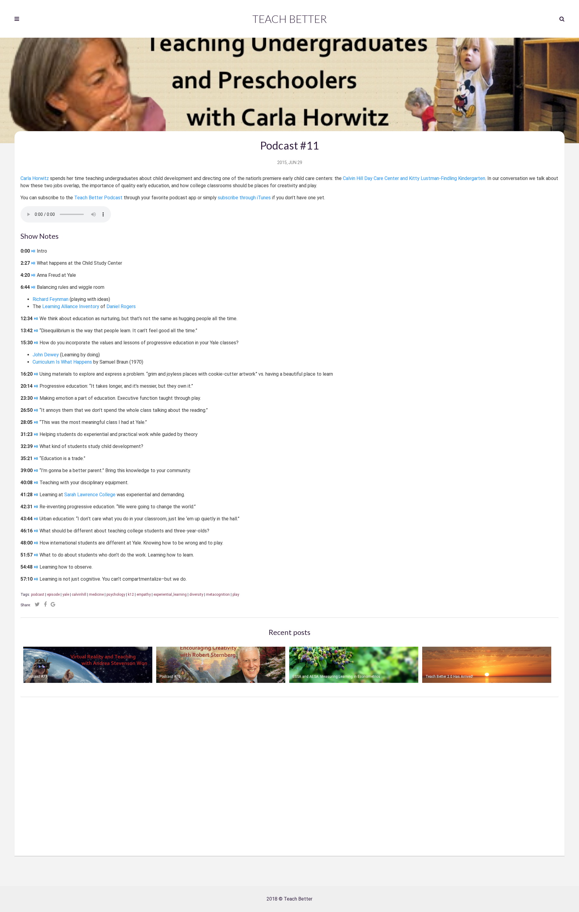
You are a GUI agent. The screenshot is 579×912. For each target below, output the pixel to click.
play (236, 594)
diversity (196, 594)
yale (65, 594)
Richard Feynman (50, 299)
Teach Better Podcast (98, 197)
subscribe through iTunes (244, 197)
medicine (96, 594)
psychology (115, 594)
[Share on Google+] (53, 604)
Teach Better (289, 18)
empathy (144, 594)
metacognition (218, 594)
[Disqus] (289, 772)
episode (53, 594)
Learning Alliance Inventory (70, 306)
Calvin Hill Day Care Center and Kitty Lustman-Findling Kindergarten (414, 178)
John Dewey (46, 355)
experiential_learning (170, 594)
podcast (37, 594)
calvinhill (79, 594)
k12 (131, 594)
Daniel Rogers (121, 306)
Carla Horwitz (35, 178)
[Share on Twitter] (37, 604)
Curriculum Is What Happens (62, 362)
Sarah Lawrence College (89, 494)
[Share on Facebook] (45, 604)
